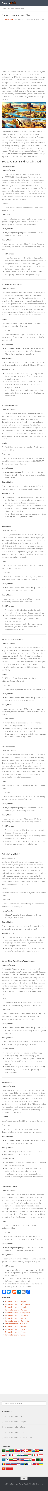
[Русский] (7, 1465)
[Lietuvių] (11, 1461)
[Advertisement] (24, 46)
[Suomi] (7, 1456)
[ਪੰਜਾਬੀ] (30, 1461)
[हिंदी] (18, 1456)
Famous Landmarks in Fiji (13, 1416)
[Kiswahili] (26, 1465)
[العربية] (3, 1451)
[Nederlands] (26, 1461)
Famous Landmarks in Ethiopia (15, 1422)
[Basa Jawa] (41, 1456)
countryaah (8, 19)
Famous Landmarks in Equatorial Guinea (18, 1437)
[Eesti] (41, 1451)
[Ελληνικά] (33, 1451)
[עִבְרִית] (15, 1456)
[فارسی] (3, 1456)
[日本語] (37, 1456)
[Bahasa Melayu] (18, 1461)
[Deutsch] (30, 1451)
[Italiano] (33, 1456)
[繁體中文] (11, 1470)
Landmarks (19, 9)
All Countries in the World (14, 1484)
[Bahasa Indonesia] (30, 1456)
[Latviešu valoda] (15, 1461)
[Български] (7, 1451)
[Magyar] (26, 1456)
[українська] (41, 1465)
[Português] (41, 1461)
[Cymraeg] (22, 1451)
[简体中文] (7, 1470)
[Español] (37, 1451)
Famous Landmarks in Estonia (14, 1427)
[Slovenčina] (11, 1465)
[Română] (3, 1465)
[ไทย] (30, 1465)
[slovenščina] (15, 1465)
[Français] (11, 1456)
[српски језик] (18, 1465)
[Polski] (33, 1461)
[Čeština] (18, 1451)
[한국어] (7, 1461)
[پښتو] (37, 1461)
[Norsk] (22, 1461)
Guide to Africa (8, 9)
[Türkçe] (37, 1465)
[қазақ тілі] (3, 1461)
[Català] (15, 1451)
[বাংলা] (11, 1451)
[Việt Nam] (3, 1470)
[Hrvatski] (22, 1456)
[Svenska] (22, 1465)
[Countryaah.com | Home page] (11, 3)
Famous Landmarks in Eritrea (14, 1432)
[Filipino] (33, 1465)
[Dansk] (26, 1451)
